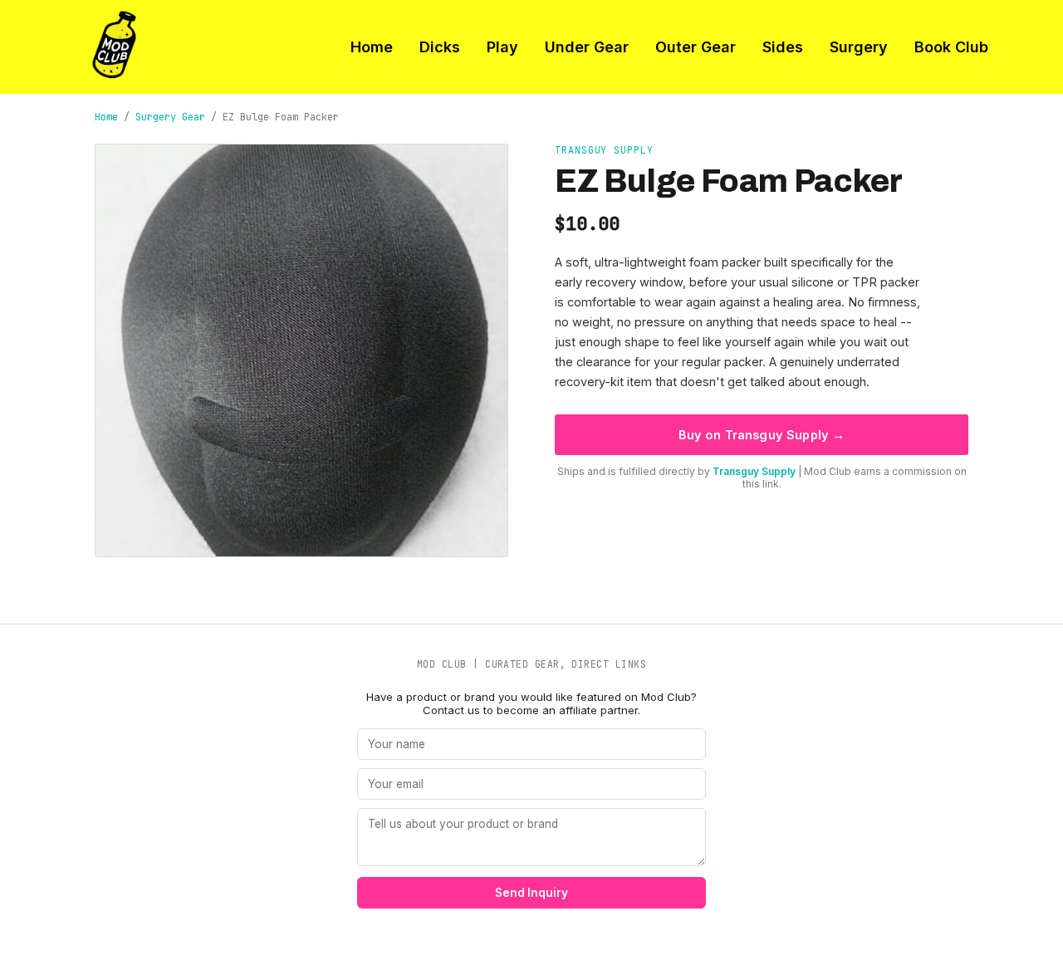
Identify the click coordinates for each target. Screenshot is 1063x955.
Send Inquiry (531, 892)
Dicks (439, 47)
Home (371, 47)
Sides (782, 47)
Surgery (859, 47)
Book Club (951, 47)
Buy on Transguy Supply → (761, 435)
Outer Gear (695, 47)
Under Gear (587, 47)
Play (502, 47)
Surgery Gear (170, 117)
